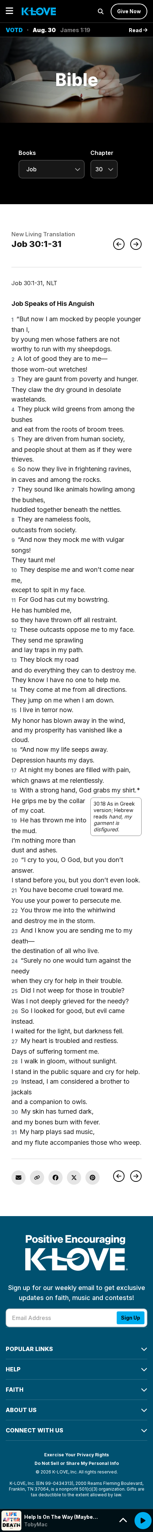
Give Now (129, 11)
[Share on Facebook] (55, 1177)
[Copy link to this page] (37, 1177)
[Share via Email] (18, 1177)
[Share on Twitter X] (74, 1177)
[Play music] (143, 1520)
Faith (14, 1389)
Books (27, 152)
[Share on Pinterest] (92, 1177)
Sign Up (130, 1318)
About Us (21, 1409)
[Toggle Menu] (9, 11)
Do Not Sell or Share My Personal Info (77, 1463)
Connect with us (34, 1430)
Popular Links (29, 1348)
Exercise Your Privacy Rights (76, 1454)
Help (13, 1369)
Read (136, 30)
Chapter (102, 152)
